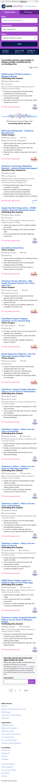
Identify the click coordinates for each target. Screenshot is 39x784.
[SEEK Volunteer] (12, 6)
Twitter (3, 756)
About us (4, 706)
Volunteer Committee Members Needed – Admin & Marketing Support (19, 167)
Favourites (28, 12)
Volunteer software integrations (11, 743)
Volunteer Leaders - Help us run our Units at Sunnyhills (18, 430)
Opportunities (9, 12)
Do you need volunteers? (9, 740)
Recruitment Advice (7, 731)
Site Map (4, 776)
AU (37, 1)
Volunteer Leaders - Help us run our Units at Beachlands (18, 504)
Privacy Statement (7, 767)
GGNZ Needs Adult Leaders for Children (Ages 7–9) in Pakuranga (17, 581)
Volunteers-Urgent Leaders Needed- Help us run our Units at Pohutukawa (18, 390)
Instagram (4, 753)
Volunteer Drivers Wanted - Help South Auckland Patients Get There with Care (18, 283)
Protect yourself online (8, 770)
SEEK (19, 44)
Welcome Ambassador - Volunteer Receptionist (17, 132)
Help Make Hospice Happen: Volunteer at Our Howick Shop (15, 319)
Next (26, 690)
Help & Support (6, 712)
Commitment (6, 25)
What (3, 17)
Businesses (15, 1)
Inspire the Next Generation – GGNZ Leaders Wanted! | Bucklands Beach (18, 209)
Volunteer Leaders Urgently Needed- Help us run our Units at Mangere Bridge (19, 619)
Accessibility (5, 773)
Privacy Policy (25, 667)
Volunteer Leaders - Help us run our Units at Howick (18, 544)
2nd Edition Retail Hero (12, 248)
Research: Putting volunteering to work (13, 709)
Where (4, 34)
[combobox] (19, 20)
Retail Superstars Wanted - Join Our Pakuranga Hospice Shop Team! (18, 355)
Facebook (4, 750)
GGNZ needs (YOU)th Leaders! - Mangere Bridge (16, 75)
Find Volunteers (30, 6)
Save (32, 682)
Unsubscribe (5, 718)
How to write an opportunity (10, 734)
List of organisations (7, 737)
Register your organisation (9, 728)
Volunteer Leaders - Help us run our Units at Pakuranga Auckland (18, 467)
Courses (8, 1)
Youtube (4, 759)
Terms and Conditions (8, 764)
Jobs (3, 1)
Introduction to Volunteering (10, 715)
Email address (9, 678)
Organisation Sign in (7, 725)
